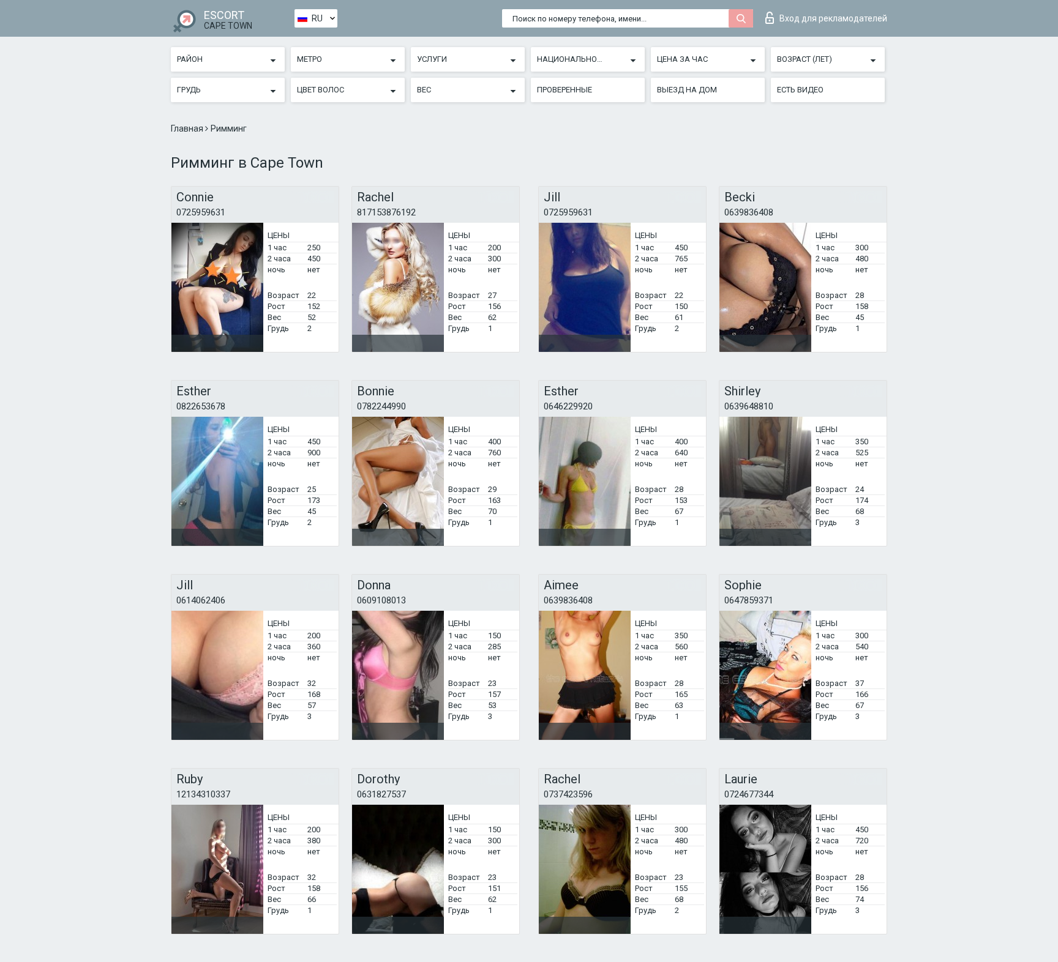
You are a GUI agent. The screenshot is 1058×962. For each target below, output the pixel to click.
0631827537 (381, 794)
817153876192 (386, 212)
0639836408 (748, 212)
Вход (833, 18)
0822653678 (200, 406)
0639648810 (748, 406)
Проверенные (564, 89)
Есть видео (800, 89)
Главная (188, 128)
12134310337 (203, 794)
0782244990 (381, 406)
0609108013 (381, 600)
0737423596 (568, 794)
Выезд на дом (687, 89)
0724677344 (748, 794)
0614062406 (200, 600)
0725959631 (200, 212)
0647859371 (748, 600)
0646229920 (568, 406)
